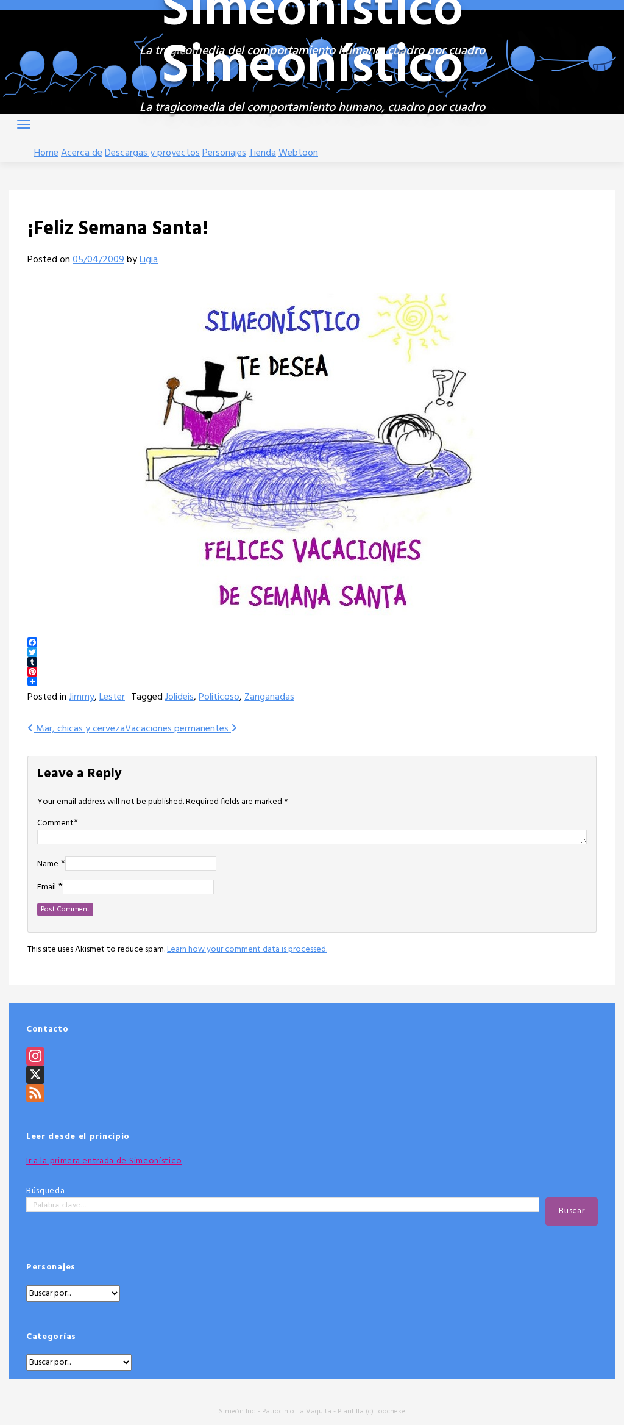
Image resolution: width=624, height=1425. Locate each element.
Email (46, 887)
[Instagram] (312, 1056)
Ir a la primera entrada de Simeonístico (104, 1161)
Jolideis (179, 697)
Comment (55, 823)
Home (46, 153)
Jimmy (81, 697)
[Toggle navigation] (24, 124)
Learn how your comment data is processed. (247, 949)
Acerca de (81, 153)
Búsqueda (45, 1191)
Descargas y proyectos (152, 153)
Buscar (571, 1211)
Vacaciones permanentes (178, 729)
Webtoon (298, 153)
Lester (112, 697)
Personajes (224, 153)
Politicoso (219, 697)
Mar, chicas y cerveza (79, 729)
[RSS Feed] (312, 1093)
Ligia (149, 260)
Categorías (51, 1337)
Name (47, 864)
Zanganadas (269, 697)
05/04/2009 (98, 260)
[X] (312, 1075)
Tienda (262, 153)
